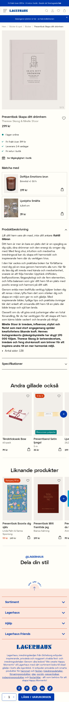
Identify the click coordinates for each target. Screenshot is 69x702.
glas (34, 674)
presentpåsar (52, 674)
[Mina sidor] (52, 10)
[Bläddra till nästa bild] (63, 414)
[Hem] (19, 10)
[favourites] (58, 10)
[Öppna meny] (5, 10)
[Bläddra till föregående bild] (5, 414)
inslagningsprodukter (13, 677)
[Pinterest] (27, 688)
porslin (40, 674)
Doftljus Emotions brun (34, 176)
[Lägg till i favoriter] (64, 118)
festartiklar (35, 677)
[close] (67, 17)
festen (38, 670)
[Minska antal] (4, 697)
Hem (4, 26)
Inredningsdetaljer (53, 670)
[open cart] (64, 10)
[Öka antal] (14, 697)
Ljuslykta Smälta (30, 200)
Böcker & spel (15, 26)
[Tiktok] (50, 688)
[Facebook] (19, 688)
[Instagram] (34, 688)
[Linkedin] (42, 688)
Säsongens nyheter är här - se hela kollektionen (34, 19)
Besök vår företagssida (50, 3)
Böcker (28, 26)
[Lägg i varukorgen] (62, 189)
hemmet (25, 670)
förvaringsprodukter (20, 674)
